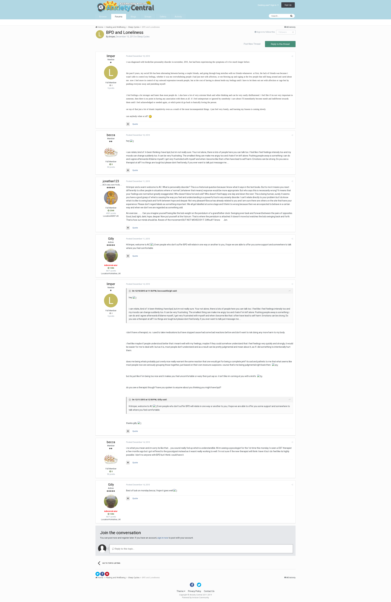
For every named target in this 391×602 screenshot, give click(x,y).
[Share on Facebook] (102, 574)
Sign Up (288, 5)
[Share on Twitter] (97, 574)
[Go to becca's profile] (111, 151)
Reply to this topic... (124, 548)
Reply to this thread (280, 44)
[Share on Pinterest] (107, 574)
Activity (178, 16)
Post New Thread (252, 44)
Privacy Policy (194, 591)
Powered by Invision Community (195, 598)
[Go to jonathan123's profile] (111, 198)
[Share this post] (292, 56)
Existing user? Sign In (267, 5)
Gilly (111, 238)
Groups (147, 16)
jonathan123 (111, 181)
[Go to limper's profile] (100, 34)
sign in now (162, 538)
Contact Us (209, 591)
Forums (118, 16)
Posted (138, 56)
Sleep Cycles (143, 36)
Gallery (163, 16)
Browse (103, 16)
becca (111, 135)
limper (112, 36)
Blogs (133, 16)
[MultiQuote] (128, 124)
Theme (180, 591)
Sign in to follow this (266, 32)
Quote (135, 124)
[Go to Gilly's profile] (111, 255)
